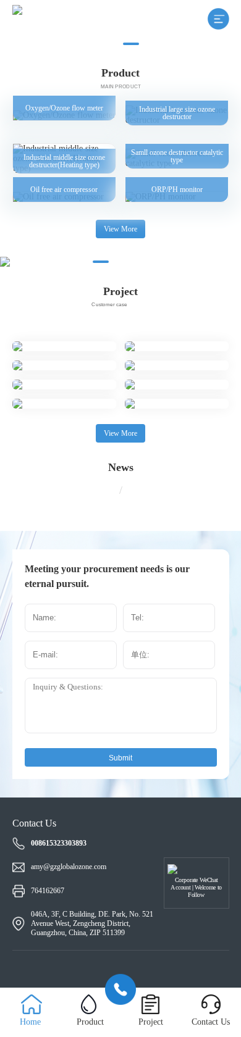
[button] (110, 44)
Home (30, 1022)
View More (120, 229)
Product (90, 1022)
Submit (120, 758)
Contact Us (211, 1022)
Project (150, 1022)
